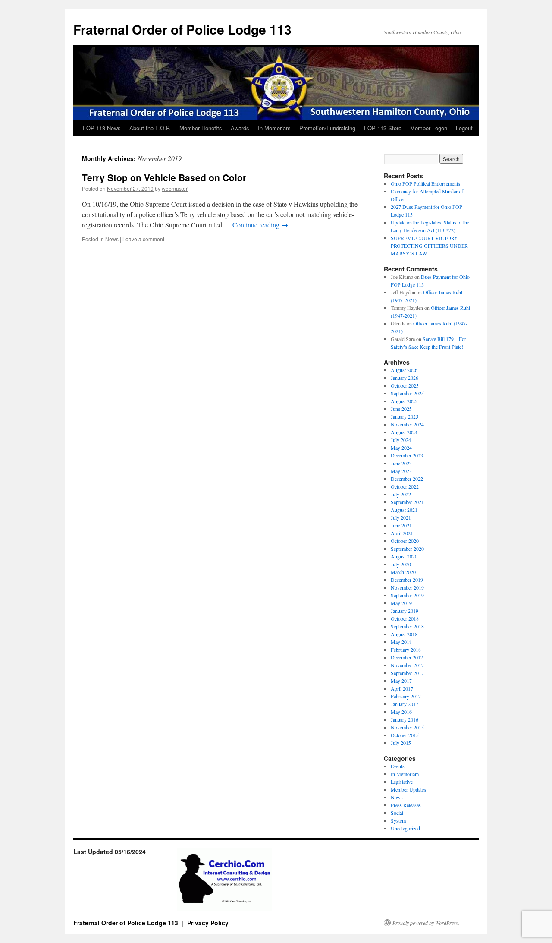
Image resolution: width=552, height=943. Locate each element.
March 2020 (403, 571)
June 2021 (401, 525)
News (112, 239)
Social (397, 812)
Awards (240, 128)
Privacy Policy (208, 922)
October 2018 (405, 618)
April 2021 (402, 533)
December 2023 (407, 455)
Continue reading (260, 224)
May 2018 (401, 641)
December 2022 (407, 478)
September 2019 (407, 595)
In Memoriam (274, 128)
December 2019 (407, 579)
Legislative (402, 781)
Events (398, 766)
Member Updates (408, 789)
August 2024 (404, 432)
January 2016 (404, 719)
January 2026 (404, 377)
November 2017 (407, 665)
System (398, 820)
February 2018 (406, 649)
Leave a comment (143, 239)
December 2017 (407, 657)
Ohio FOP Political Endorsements (425, 183)
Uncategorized (405, 828)
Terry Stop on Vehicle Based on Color (164, 177)
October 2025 (405, 385)
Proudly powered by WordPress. (425, 922)
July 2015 (401, 742)
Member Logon (428, 128)
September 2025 (407, 393)
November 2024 (407, 424)
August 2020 (404, 556)
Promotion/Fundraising (327, 128)
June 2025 (401, 408)
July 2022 (401, 494)
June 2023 (401, 463)
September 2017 (407, 672)
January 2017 (404, 703)
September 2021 (407, 501)
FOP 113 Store (382, 128)
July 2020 (401, 564)
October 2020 (405, 540)
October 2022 (405, 486)
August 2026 (404, 369)
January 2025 (404, 416)
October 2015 (405, 735)
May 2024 (401, 447)
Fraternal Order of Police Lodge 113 (182, 29)
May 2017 (401, 680)
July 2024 (401, 439)
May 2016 (401, 711)
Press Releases (406, 804)
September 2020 (407, 548)
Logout (464, 128)
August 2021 (404, 509)
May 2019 (401, 602)
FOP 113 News (102, 128)
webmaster (175, 188)
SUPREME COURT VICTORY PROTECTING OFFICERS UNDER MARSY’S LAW (429, 245)
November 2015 (407, 727)
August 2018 (404, 634)
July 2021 (401, 517)
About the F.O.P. (150, 128)
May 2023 (401, 470)
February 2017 (406, 696)
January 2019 (404, 610)
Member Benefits (200, 128)
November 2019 (407, 587)
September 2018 (407, 626)
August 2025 (404, 400)
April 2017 (402, 688)
